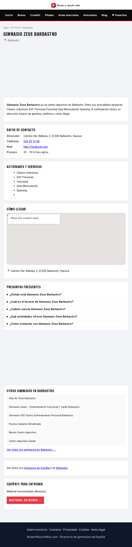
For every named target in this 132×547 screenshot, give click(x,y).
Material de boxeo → (25, 500)
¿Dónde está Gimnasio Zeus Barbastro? (36, 294)
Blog (104, 15)
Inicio (9, 15)
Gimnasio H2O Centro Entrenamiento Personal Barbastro (41, 415)
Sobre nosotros (37, 529)
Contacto (55, 529)
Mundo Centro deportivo (22, 432)
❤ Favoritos (119, 15)
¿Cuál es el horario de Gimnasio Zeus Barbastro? (42, 301)
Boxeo (21, 15)
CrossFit (35, 15)
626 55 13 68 (32, 141)
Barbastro (28, 27)
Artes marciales (68, 15)
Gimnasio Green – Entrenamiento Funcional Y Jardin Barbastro (44, 406)
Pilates (49, 15)
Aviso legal (98, 529)
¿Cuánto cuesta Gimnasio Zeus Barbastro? (37, 309)
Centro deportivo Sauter (22, 441)
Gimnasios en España (37, 468)
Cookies (84, 529)
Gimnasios (90, 15)
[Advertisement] (66, 70)
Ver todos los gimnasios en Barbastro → (31, 449)
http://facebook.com (36, 147)
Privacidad (70, 529)
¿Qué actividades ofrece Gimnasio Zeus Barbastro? (43, 316)
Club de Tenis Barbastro (22, 398)
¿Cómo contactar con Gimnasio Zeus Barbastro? (41, 323)
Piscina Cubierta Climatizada (25, 424)
